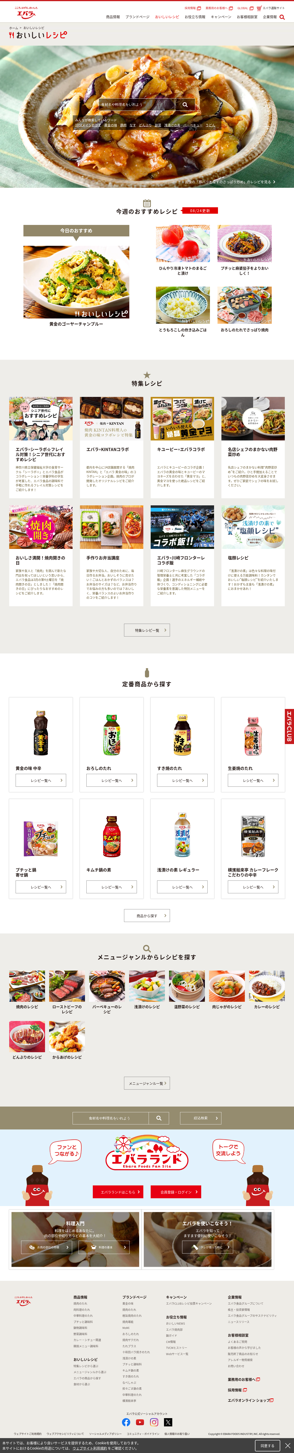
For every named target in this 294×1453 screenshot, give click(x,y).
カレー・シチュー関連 (87, 1340)
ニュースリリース (238, 1322)
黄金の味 (110, 125)
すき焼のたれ (130, 1376)
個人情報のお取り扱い (177, 1434)
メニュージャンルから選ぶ (90, 1372)
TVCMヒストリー (176, 1348)
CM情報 (171, 1342)
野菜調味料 (80, 1334)
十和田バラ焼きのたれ (136, 1352)
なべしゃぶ (129, 1383)
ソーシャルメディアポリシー (105, 1434)
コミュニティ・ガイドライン (143, 1434)
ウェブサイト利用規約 (90, 1448)
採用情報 (190, 8)
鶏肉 (123, 125)
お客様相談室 (247, 16)
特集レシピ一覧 (147, 630)
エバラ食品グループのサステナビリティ (252, 1316)
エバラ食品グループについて (245, 1303)
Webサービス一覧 (177, 1354)
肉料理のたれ (82, 1310)
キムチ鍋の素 (130, 1370)
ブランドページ (137, 16)
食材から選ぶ (82, 1384)
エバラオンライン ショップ (249, 1400)
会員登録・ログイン (176, 1192)
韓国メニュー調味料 (86, 1346)
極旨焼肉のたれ (132, 1316)
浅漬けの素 (172, 125)
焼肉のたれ (80, 1303)
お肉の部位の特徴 (48, 1247)
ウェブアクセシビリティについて (65, 1434)
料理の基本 (106, 1247)
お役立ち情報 (195, 16)
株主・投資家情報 (239, 1310)
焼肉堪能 (127, 1322)
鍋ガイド (171, 1336)
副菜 (158, 125)
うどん (210, 125)
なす (133, 125)
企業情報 (270, 16)
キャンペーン (221, 16)
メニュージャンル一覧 (146, 1083)
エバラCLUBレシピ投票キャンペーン (189, 1303)
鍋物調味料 (80, 1328)
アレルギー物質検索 (240, 1360)
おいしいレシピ (167, 16)
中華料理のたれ (83, 1316)
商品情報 (113, 16)
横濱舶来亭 (129, 1401)
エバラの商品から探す (87, 1378)
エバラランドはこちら (118, 1192)
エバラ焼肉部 (174, 1330)
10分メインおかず (88, 125)
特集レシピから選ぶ (86, 1366)
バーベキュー (193, 125)
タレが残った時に (212, 1247)
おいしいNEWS (175, 1323)
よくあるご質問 (237, 1342)
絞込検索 (201, 1118)
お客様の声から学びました (244, 1348)
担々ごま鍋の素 (132, 1389)
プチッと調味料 (83, 1322)
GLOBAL (243, 8)
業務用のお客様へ (217, 8)
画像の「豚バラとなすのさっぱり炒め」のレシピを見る (228, 181)
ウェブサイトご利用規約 (28, 1434)
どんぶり (145, 125)
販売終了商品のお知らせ (243, 1354)
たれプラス (129, 1346)
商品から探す (147, 915)
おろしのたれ (130, 1334)
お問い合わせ (236, 1366)
